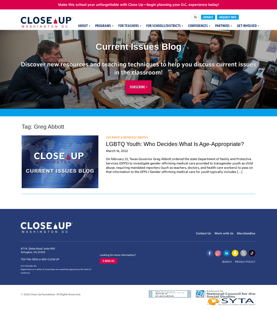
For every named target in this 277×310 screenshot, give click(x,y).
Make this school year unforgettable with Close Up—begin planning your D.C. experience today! (138, 5)
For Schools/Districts (163, 26)
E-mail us (108, 260)
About (83, 26)
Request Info (227, 17)
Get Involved (247, 26)
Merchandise (246, 233)
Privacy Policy (245, 261)
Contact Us (203, 233)
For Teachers (128, 26)
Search (227, 261)
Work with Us (223, 233)
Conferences (198, 26)
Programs (103, 26)
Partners (222, 26)
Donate (208, 17)
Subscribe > (138, 87)
